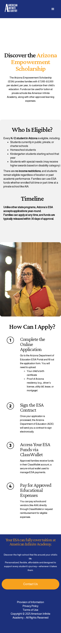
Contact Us (30, 584)
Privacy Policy (30, 606)
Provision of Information (30, 602)
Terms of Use (30, 609)
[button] (53, 9)
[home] (10, 8)
